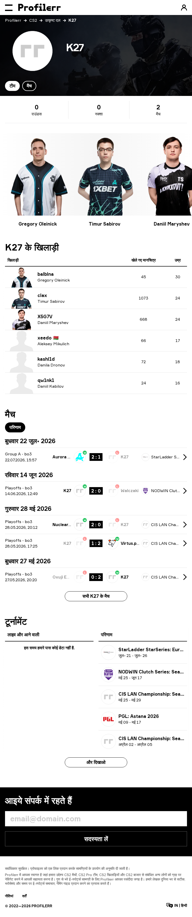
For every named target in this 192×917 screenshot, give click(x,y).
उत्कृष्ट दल (52, 20)
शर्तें (24, 896)
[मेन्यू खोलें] (8, 7)
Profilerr (13, 20)
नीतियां (9, 896)
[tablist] (20, 86)
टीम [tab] (12, 85)
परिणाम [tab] (15, 427)
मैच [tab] (29, 85)
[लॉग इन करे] (184, 7)
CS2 (33, 20)
